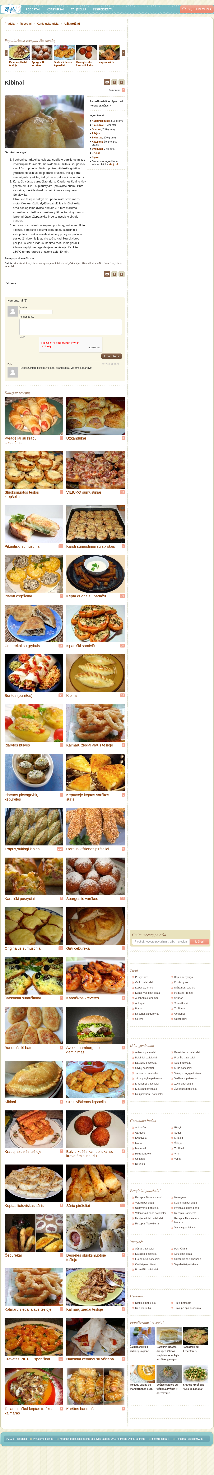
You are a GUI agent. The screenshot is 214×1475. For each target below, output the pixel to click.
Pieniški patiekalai (184, 1057)
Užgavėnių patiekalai (147, 1207)
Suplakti (178, 1138)
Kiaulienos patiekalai (147, 1083)
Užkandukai (76, 438)
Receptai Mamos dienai (148, 1197)
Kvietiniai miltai (101, 120)
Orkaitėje (74, 263)
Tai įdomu (78, 9)
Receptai (32, 9)
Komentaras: (26, 316)
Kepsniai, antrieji (144, 987)
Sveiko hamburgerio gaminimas (83, 1050)
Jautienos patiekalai (146, 1073)
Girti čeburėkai (78, 948)
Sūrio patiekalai (183, 1068)
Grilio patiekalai (144, 982)
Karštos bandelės (80, 1409)
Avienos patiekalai (145, 1052)
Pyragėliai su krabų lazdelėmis (21, 440)
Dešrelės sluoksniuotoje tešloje (86, 1257)
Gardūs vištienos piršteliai (87, 849)
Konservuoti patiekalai (147, 992)
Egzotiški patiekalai (146, 1253)
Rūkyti (177, 1127)
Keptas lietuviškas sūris (24, 1206)
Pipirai (95, 157)
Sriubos (178, 998)
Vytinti (177, 1158)
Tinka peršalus (182, 1302)
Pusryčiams (141, 977)
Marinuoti (140, 1148)
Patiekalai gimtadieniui (187, 1207)
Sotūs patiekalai (183, 1253)
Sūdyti (177, 1132)
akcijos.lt (113, 164)
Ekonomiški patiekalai (147, 1259)
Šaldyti (178, 1143)
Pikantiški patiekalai (146, 1269)
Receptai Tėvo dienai (147, 1223)
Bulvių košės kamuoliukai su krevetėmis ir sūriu (85, 67)
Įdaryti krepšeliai (18, 596)
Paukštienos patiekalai (187, 1052)
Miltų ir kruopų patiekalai (149, 1094)
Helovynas (180, 1197)
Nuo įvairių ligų (143, 1308)
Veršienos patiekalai (185, 1078)
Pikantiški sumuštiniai (22, 546)
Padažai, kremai (183, 992)
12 (122, 898)
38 (60, 695)
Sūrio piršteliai (78, 1206)
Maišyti (139, 1143)
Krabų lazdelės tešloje (23, 1151)
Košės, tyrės (181, 982)
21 (60, 645)
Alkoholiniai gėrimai (146, 998)
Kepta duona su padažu (86, 596)
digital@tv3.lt (195, 1438)
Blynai (138, 1008)
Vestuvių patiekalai (185, 1227)
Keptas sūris (106, 62)
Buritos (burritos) (18, 695)
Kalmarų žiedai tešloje (84, 1309)
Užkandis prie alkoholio (187, 1259)
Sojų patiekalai (182, 1062)
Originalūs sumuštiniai (23, 948)
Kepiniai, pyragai (184, 977)
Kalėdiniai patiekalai (185, 1202)
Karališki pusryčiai (20, 899)
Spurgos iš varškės (38, 64)
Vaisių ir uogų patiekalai (187, 1073)
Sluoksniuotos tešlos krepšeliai (22, 494)
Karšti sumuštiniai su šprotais (90, 546)
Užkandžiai (72, 23)
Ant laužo (140, 1127)
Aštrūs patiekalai (144, 1248)
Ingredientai (103, 9)
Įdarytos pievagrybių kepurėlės (21, 797)
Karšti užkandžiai (48, 23)
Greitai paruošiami (145, 1264)
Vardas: (23, 307)
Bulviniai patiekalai (146, 1057)
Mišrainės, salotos (184, 987)
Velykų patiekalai (144, 1202)
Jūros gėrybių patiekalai (148, 1078)
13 (122, 492)
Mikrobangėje (143, 1153)
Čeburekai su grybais (22, 646)
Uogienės (179, 1013)
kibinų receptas (40, 263)
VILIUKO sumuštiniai (83, 492)
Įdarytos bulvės (17, 745)
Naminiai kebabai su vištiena (90, 1359)
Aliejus (96, 133)
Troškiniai (179, 1008)
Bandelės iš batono (21, 1048)
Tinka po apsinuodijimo (187, 1308)
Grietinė (96, 129)
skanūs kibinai (22, 263)
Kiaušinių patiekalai (146, 1088)
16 (60, 546)
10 (122, 595)
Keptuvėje (141, 1138)
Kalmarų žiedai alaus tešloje (89, 745)
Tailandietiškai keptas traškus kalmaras (29, 1411)
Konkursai (55, 9)
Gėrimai (139, 1019)
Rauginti (140, 1164)
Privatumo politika (43, 1438)
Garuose (140, 1132)
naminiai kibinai (59, 263)
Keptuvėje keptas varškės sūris (87, 797)
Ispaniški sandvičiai (82, 646)
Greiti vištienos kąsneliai (63, 64)
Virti (176, 1153)
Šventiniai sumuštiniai (23, 998)
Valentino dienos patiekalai (150, 1213)
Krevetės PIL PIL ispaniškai (27, 1359)
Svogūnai (97, 148)
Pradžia (10, 23)
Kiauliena (97, 141)
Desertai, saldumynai (147, 1013)
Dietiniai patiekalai (145, 1302)
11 (122, 1205)
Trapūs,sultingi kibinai (23, 849)
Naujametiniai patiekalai (149, 1218)
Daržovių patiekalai (146, 1062)
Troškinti (179, 1148)
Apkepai (140, 1003)
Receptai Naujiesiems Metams (186, 1220)
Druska (96, 153)
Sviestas (97, 137)
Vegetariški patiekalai (186, 1264)
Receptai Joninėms (185, 1213)
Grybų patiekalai (144, 1068)
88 (122, 695)
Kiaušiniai (97, 125)
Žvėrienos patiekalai (185, 1088)
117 (60, 848)
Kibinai (72, 695)
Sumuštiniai (181, 1003)
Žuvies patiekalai (184, 1083)
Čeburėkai (13, 1255)
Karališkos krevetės (82, 998)
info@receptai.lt (160, 1438)
